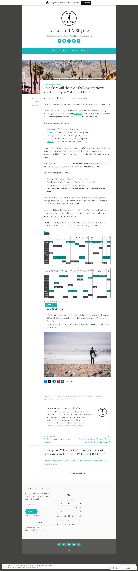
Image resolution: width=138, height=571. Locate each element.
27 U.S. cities (53, 396)
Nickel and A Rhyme (69, 30)
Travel (59, 84)
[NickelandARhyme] (59, 41)
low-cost (84, 396)
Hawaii (72, 396)
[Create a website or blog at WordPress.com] (69, 550)
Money (52, 84)
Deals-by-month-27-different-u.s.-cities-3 (56, 302)
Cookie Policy (37, 567)
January (77, 396)
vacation (72, 399)
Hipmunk (78, 113)
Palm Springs (52, 129)
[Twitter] (78, 41)
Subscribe (31, 511)
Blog (62, 51)
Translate (41, 530)
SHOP (73, 51)
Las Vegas (51, 135)
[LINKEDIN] (64, 544)
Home (53, 51)
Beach (67, 396)
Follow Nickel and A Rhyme (38, 489)
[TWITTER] (79, 544)
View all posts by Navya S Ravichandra (71, 426)
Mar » (62, 531)
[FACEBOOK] (74, 544)
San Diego (91, 396)
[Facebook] (74, 41)
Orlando (50, 132)
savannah (98, 396)
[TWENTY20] (69, 544)
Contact (85, 51)
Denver (50, 138)
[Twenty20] (69, 41)
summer (60, 399)
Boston (50, 141)
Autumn (61, 396)
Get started (86, 2)
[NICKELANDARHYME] (59, 544)
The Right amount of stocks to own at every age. (58, 439)
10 (58, 516)
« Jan (58, 531)
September (47, 399)
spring (54, 399)
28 (73, 524)
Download (51, 305)
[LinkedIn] (64, 41)
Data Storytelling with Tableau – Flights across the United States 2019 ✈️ (95, 439)
